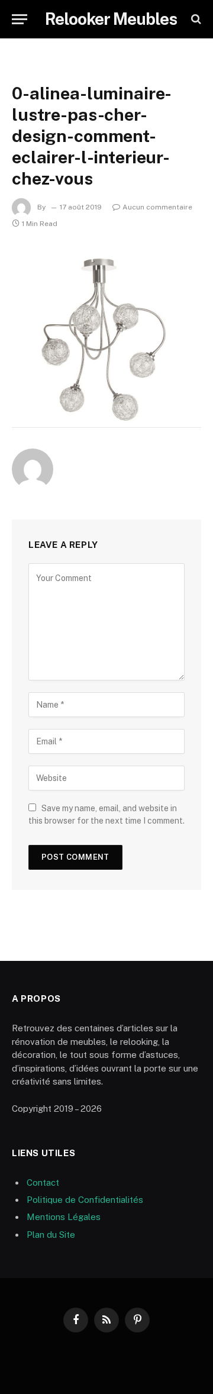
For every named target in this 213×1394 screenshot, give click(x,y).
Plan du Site (51, 1235)
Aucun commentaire (157, 207)
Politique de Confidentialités (85, 1200)
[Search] (195, 19)
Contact (43, 1182)
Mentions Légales (64, 1217)
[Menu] (19, 19)
